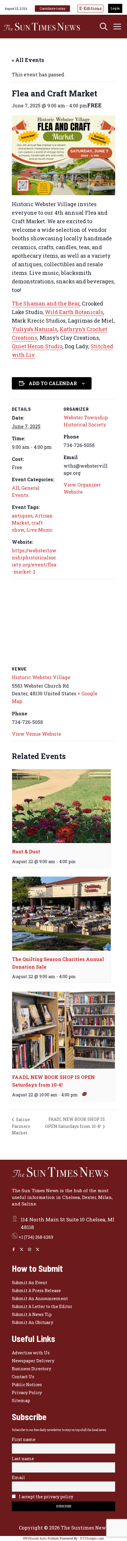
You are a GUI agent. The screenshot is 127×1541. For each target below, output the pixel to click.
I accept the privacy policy (45, 1496)
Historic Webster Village (41, 677)
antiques (22, 515)
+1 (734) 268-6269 (36, 1237)
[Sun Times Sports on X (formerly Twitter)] (21, 1249)
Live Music (39, 530)
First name (23, 1439)
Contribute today (52, 8)
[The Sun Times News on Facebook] (13, 1249)
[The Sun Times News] (44, 26)
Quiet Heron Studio (37, 346)
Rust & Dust (26, 851)
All (15, 488)
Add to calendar (53, 383)
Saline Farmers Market (21, 1126)
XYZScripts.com (92, 1538)
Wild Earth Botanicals (74, 312)
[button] (103, 26)
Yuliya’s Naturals (34, 329)
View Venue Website (36, 734)
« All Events (28, 59)
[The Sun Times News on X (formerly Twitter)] (37, 1249)
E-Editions (90, 8)
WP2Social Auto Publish (41, 1538)
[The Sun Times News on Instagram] (29, 1249)
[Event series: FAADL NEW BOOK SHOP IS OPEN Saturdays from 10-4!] (84, 1094)
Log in (115, 8)
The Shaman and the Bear (45, 303)
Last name (23, 1458)
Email (18, 1477)
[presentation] (61, 806)
